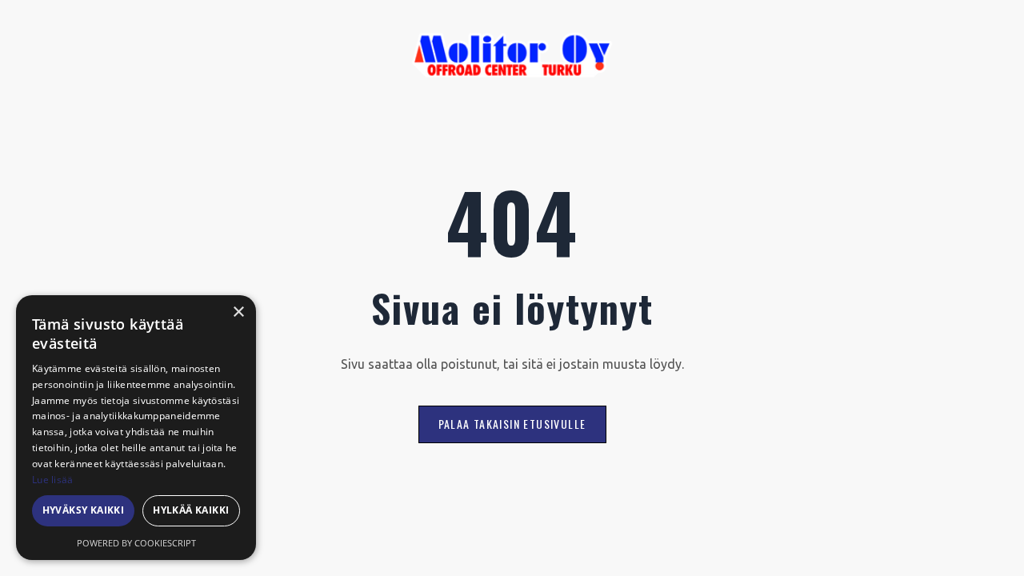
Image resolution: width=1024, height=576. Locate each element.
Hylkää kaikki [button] (191, 510)
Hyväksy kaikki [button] (83, 510)
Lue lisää (53, 479)
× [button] (238, 312)
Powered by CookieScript (136, 543)
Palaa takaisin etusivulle (512, 423)
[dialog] (136, 427)
